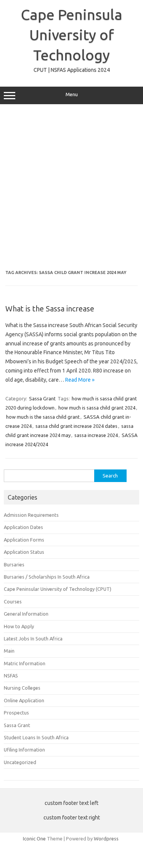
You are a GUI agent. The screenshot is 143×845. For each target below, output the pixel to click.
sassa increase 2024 (96, 435)
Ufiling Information (24, 749)
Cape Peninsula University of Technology (71, 34)
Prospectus (16, 712)
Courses (13, 601)
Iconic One (34, 838)
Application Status (24, 552)
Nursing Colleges (22, 687)
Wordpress (106, 838)
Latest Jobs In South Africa (33, 638)
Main (9, 650)
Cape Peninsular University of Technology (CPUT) (57, 589)
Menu (72, 94)
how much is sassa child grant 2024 (96, 407)
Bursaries (14, 564)
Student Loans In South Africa (36, 737)
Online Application (24, 700)
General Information (26, 613)
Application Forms (24, 539)
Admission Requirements (31, 515)
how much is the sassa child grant (43, 416)
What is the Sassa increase (49, 308)
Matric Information (24, 663)
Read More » (80, 380)
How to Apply (19, 626)
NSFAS (11, 675)
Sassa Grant (42, 398)
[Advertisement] (71, 187)
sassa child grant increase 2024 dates (76, 426)
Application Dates (23, 527)
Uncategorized (20, 762)
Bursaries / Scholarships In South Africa (47, 576)
